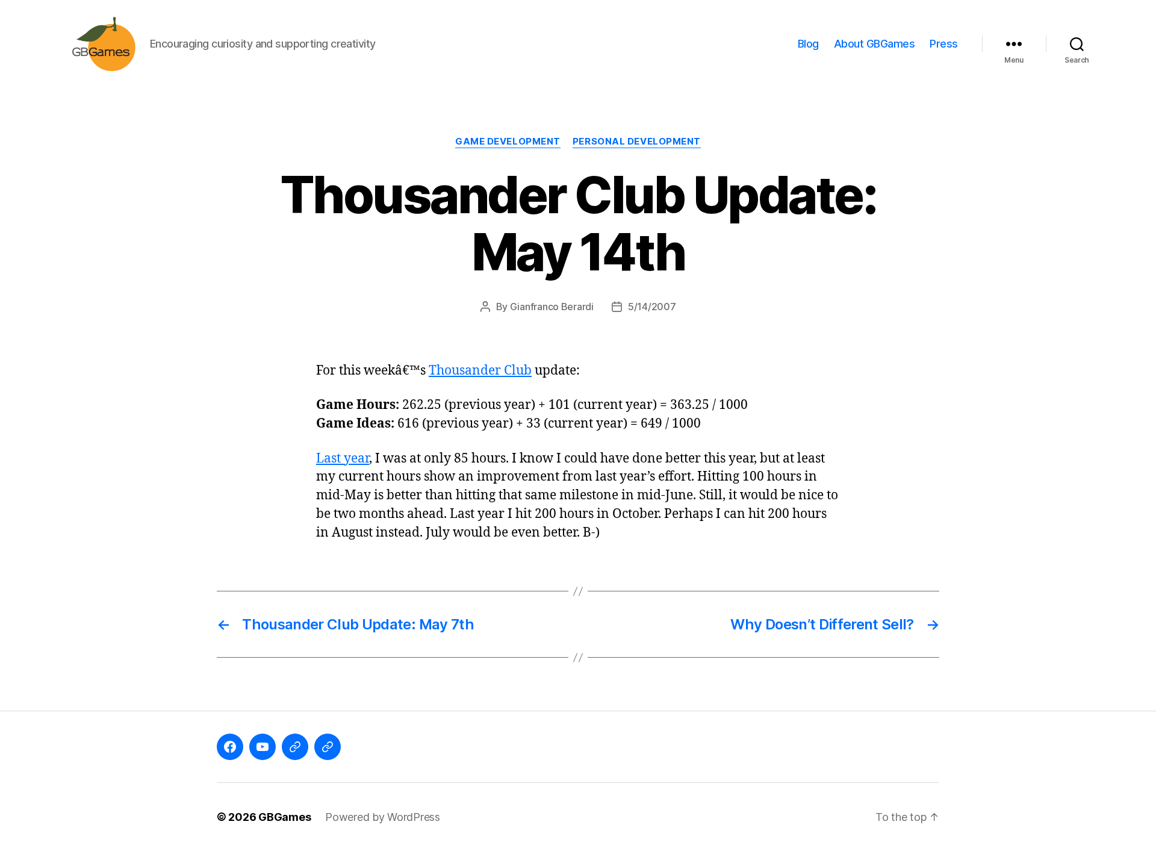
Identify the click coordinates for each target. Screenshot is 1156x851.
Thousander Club (480, 371)
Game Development (508, 141)
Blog (808, 43)
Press (944, 43)
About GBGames (874, 43)
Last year (342, 458)
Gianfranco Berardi (552, 307)
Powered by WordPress (382, 817)
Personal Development (637, 141)
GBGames (284, 817)
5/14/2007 (652, 307)
